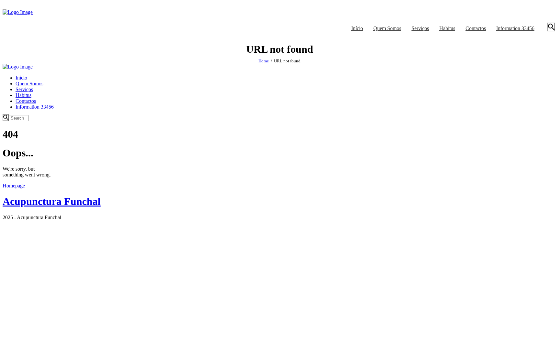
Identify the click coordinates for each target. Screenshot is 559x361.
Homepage (14, 185)
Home (263, 60)
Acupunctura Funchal (52, 201)
